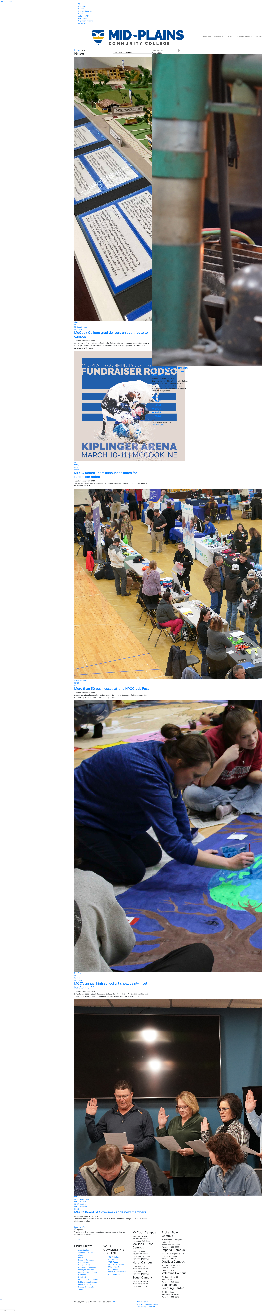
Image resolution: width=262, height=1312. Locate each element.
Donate (81, 13)
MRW (114, 1302)
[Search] (79, 4)
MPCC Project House (115, 1264)
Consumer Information (87, 1267)
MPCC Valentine (80, 1207)
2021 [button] (157, 397)
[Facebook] (78, 1237)
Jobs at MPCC (84, 16)
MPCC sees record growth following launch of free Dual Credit (170, 371)
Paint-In (77, 978)
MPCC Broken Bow (81, 1199)
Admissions (207, 36)
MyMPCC (82, 23)
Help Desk (82, 1277)
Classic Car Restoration (116, 1272)
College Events (84, 1265)
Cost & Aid (230, 36)
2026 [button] (157, 416)
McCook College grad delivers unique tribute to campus (111, 334)
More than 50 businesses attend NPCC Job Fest (111, 689)
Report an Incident (85, 21)
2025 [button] (157, 412)
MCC (76, 325)
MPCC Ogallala (80, 1204)
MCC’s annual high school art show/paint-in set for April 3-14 (110, 985)
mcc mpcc (78, 329)
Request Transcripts (86, 1287)
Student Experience (244, 36)
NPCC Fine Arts (113, 1267)
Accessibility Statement (146, 1307)
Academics (218, 36)
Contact (81, 9)
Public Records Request (87, 1282)
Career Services (80, 681)
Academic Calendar (85, 1253)
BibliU (80, 1257)
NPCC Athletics (113, 1269)
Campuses (82, 6)
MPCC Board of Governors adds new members (110, 1212)
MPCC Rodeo (112, 1262)
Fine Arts (77, 973)
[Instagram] (79, 1239)
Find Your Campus (159, 425)
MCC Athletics (113, 1257)
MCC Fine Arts (113, 1259)
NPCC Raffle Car (113, 1274)
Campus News (83, 1262)
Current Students (84, 11)
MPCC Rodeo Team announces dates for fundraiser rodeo (105, 475)
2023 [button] (157, 404)
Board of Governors (86, 1260)
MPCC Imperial (80, 1202)
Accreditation (83, 1250)
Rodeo (76, 470)
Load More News (80, 1227)
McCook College (80, 327)
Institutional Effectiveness (88, 1279)
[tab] (170, 397)
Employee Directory (86, 1270)
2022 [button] (157, 401)
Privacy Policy (142, 1302)
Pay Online (82, 18)
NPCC (76, 467)
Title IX (81, 1289)
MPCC (76, 465)
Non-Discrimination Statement (148, 1304)
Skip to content (6, 1)
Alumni (76, 322)
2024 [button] (157, 408)
